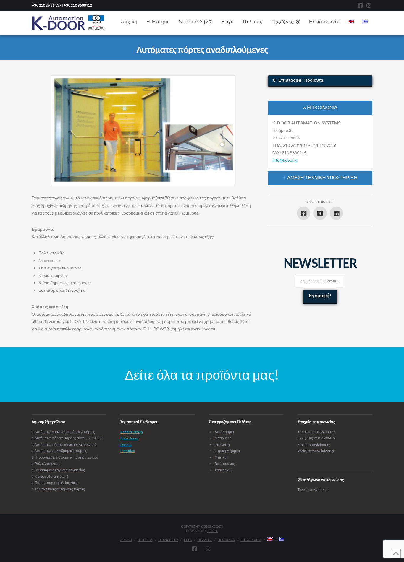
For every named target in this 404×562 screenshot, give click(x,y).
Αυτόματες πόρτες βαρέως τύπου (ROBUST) (69, 438)
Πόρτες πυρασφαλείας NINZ (57, 482)
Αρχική (126, 540)
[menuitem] (351, 21)
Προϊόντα (226, 540)
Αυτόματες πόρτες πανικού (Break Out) (65, 444)
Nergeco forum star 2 (52, 476)
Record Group (131, 432)
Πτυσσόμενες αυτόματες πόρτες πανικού (66, 457)
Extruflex (127, 451)
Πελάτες (205, 540)
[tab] (320, 108)
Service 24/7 (168, 540)
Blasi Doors (129, 438)
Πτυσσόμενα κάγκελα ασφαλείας (60, 470)
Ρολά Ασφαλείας (47, 464)
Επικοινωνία (250, 540)
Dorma (125, 444)
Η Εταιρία (145, 540)
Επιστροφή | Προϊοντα (301, 79)
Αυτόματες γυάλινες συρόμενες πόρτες (65, 432)
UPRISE (212, 531)
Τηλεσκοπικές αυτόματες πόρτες (60, 489)
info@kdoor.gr (285, 160)
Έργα (188, 540)
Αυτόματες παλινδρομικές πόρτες (61, 451)
